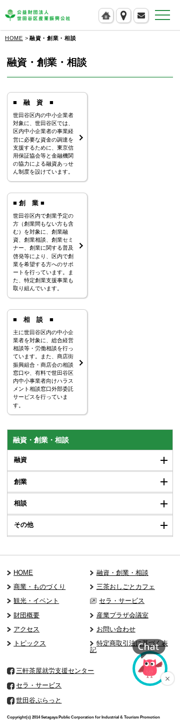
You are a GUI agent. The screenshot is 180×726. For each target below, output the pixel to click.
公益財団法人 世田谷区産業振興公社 (37, 15)
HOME (14, 38)
